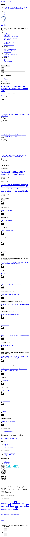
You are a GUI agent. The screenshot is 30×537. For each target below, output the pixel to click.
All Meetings (7, 455)
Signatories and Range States (11, 36)
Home (6, 79)
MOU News (7, 444)
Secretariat (6, 43)
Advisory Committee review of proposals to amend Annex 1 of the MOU (14, 89)
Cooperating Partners (9, 42)
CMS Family (7, 462)
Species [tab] (3, 199)
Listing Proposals (8, 61)
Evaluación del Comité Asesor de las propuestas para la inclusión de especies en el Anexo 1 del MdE (14, 156)
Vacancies (6, 463)
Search (2, 67)
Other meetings (7, 52)
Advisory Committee (9, 40)
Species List (7, 59)
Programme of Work (9, 45)
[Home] (4, 22)
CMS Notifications (8, 447)
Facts (5, 60)
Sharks (3, 25)
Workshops (6, 56)
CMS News (6, 445)
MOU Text (6, 35)
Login (2, 520)
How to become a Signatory (10, 38)
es (4, 14)
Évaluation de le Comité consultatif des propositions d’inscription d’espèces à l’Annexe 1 (13, 135)
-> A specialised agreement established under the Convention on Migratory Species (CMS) (15, 8)
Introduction (7, 34)
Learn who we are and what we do (9, 438)
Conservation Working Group (11, 54)
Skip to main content (6, 1)
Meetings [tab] (4, 168)
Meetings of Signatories (9, 50)
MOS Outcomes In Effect (10, 49)
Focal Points (7, 39)
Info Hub (6, 63)
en (4, 11)
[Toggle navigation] (5, 530)
